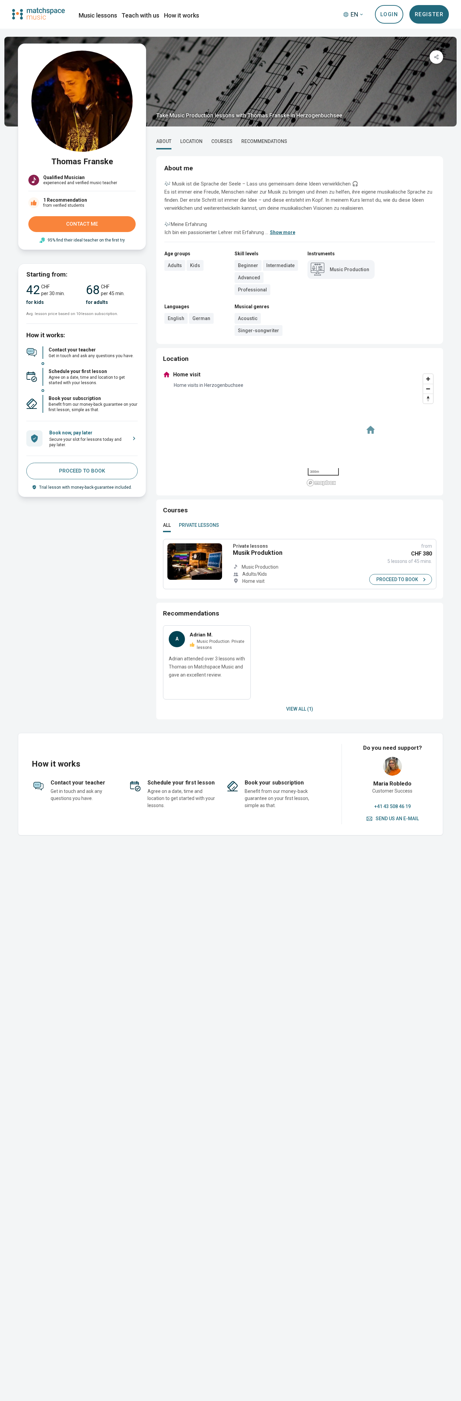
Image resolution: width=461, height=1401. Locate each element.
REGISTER (429, 14)
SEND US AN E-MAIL (397, 818)
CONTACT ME (82, 224)
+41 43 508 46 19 (392, 806)
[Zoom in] (428, 379)
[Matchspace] (38, 14)
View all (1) (299, 709)
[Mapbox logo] (321, 483)
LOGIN (389, 14)
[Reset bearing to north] (428, 398)
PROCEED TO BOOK (82, 471)
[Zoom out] (428, 389)
